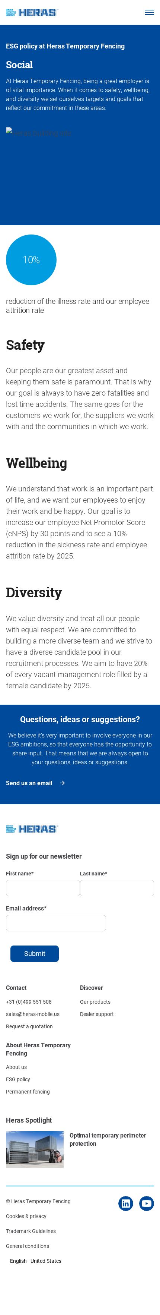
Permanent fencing (28, 1091)
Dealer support (97, 1013)
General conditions (27, 1245)
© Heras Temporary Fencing (38, 1201)
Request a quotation (29, 1026)
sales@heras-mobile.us (33, 1013)
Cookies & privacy (26, 1216)
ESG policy (18, 1079)
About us (16, 1066)
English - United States (35, 1260)
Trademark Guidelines (31, 1230)
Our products (95, 1001)
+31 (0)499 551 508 (29, 1001)
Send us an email (29, 783)
